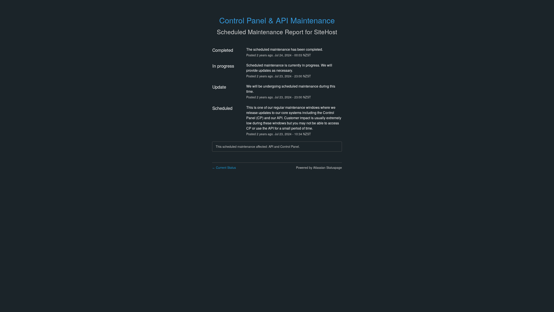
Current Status (224, 167)
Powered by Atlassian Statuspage (319, 167)
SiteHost (325, 31)
